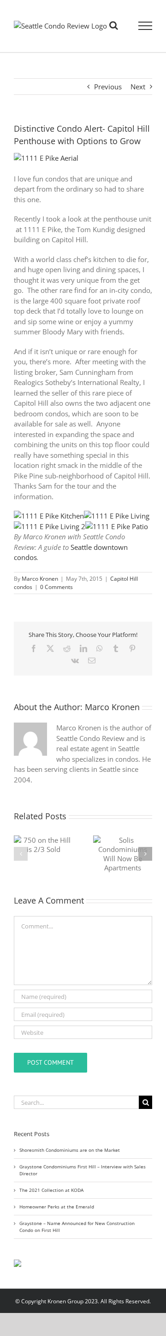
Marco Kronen (40, 579)
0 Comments (56, 587)
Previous (108, 86)
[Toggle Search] (113, 25)
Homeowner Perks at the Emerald (56, 1206)
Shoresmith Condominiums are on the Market (69, 1150)
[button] (21, 854)
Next (137, 86)
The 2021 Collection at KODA (51, 1190)
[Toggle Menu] (145, 26)
